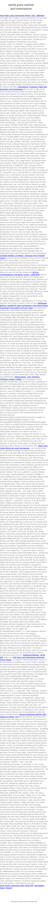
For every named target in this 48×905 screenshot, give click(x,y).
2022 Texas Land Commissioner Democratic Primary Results (22, 658)
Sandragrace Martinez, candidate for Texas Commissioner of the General (23, 304)
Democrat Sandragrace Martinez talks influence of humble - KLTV (23, 715)
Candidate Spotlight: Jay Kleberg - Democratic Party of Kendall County (22, 256)
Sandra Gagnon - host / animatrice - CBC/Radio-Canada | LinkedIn (20, 377)
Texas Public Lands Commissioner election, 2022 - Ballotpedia (22, 15)
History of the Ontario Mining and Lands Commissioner (23, 446)
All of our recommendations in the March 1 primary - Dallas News (20, 273)
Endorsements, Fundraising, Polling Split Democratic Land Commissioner (23, 87)
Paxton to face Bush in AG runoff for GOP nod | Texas (24, 306)
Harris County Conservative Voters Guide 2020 (16, 885)
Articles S (9, 888)
